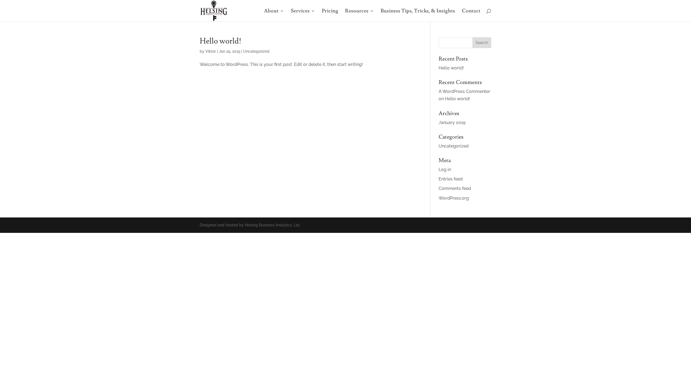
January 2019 (452, 122)
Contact (471, 11)
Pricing (330, 11)
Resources (356, 11)
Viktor (210, 51)
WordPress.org (454, 198)
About (271, 11)
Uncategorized (256, 51)
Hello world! (220, 41)
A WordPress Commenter (464, 91)
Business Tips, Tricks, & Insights (418, 11)
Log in (445, 169)
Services (300, 11)
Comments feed (455, 188)
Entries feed (451, 179)
